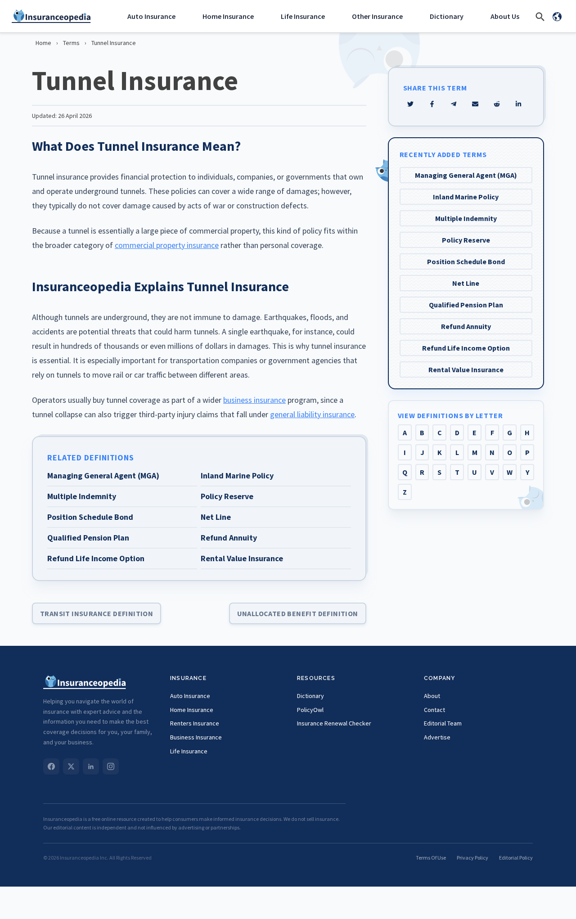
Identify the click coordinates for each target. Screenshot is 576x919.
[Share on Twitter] (410, 104)
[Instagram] (111, 766)
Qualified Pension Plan (466, 304)
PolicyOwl (310, 710)
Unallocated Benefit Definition (297, 613)
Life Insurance (303, 16)
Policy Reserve (466, 239)
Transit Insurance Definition (96, 613)
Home (43, 43)
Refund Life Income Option (466, 347)
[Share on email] (497, 104)
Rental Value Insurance (466, 369)
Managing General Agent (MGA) (466, 175)
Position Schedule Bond (466, 261)
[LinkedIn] (91, 766)
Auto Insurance (151, 16)
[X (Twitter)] (71, 766)
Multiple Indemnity (466, 218)
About (432, 696)
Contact (434, 710)
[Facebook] (51, 766)
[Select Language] (557, 16)
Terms (71, 43)
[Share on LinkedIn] (518, 104)
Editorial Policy (516, 857)
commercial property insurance (167, 245)
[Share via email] (475, 104)
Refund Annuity (466, 326)
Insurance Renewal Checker (334, 723)
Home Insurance (228, 16)
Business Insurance (196, 737)
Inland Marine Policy (466, 196)
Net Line (465, 283)
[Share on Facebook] (432, 104)
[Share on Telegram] (453, 104)
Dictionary (447, 16)
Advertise (437, 737)
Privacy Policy (472, 857)
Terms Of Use (431, 857)
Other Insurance (377, 16)
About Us (504, 16)
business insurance (254, 400)
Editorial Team (443, 723)
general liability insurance (312, 414)
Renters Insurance (194, 723)
